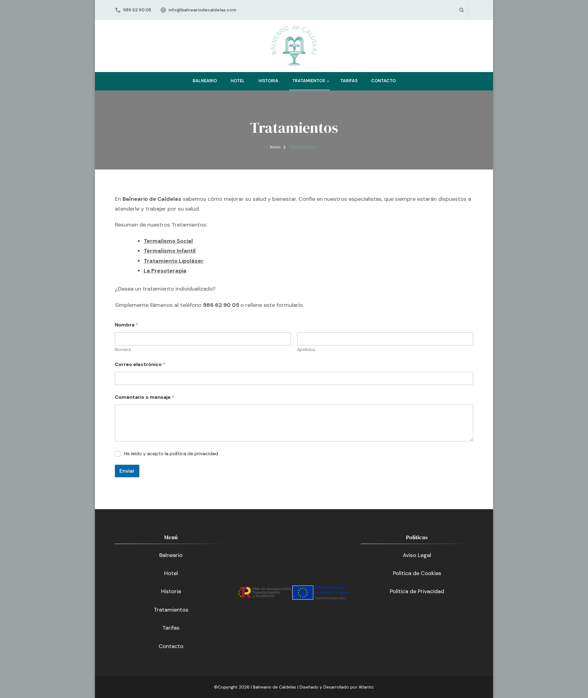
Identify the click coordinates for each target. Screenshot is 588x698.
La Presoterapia (165, 270)
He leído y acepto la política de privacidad (171, 454)
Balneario (205, 80)
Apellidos (306, 349)
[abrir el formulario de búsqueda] (461, 10)
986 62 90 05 (137, 10)
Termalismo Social (168, 241)
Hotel (238, 80)
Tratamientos (308, 80)
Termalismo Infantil (170, 250)
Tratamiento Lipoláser (174, 261)
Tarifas (348, 80)
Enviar (127, 470)
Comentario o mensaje (144, 397)
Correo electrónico (140, 364)
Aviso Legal (417, 555)
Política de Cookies (417, 573)
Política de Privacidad (417, 591)
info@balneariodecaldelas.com (202, 10)
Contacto (383, 80)
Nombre (123, 349)
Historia (268, 80)
